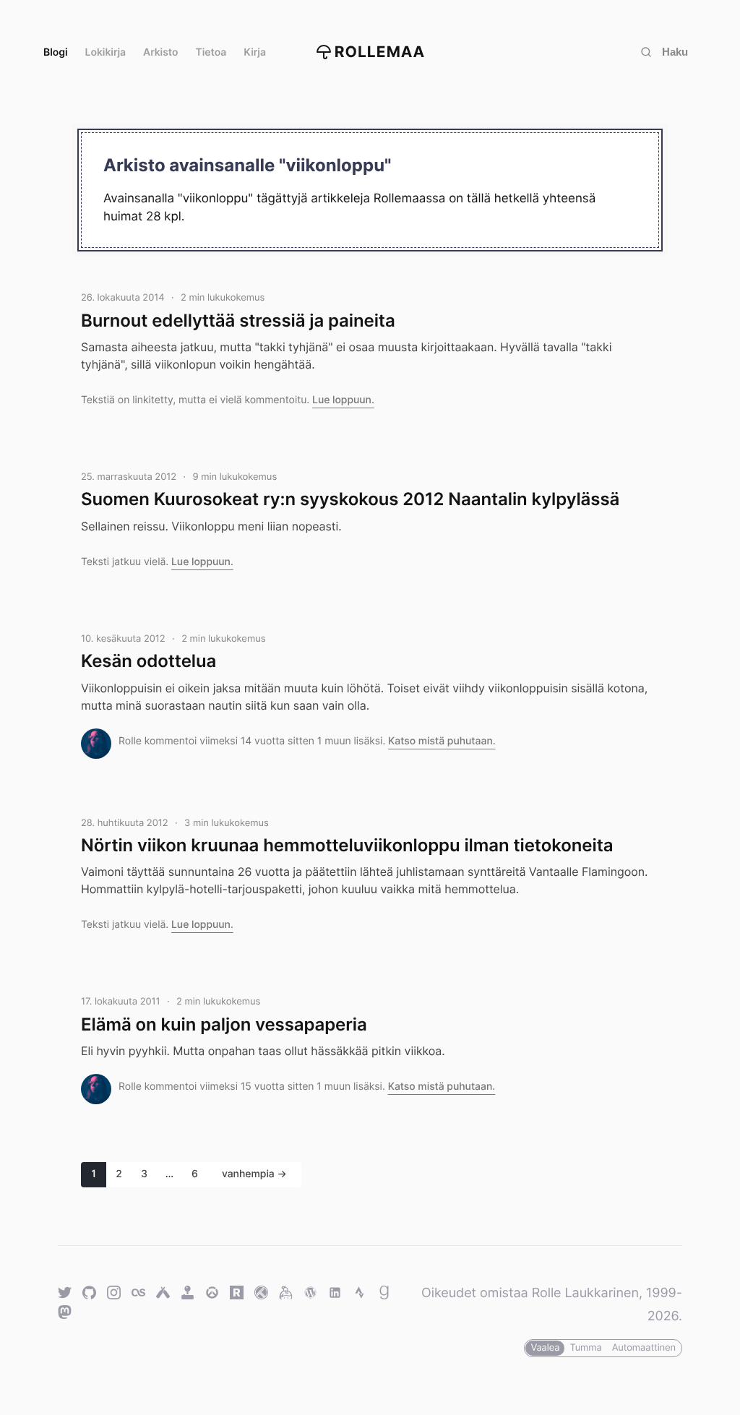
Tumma (585, 1348)
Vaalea (544, 1348)
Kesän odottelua (148, 660)
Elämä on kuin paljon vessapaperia (224, 1024)
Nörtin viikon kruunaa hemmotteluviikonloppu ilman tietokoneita (347, 845)
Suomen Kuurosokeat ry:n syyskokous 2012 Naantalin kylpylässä (350, 499)
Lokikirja (105, 52)
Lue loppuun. (343, 400)
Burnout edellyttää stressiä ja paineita (238, 320)
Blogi (55, 52)
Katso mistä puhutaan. (442, 741)
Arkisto (160, 52)
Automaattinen (644, 1348)
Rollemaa (380, 52)
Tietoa (211, 52)
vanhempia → (254, 1174)
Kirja (255, 52)
